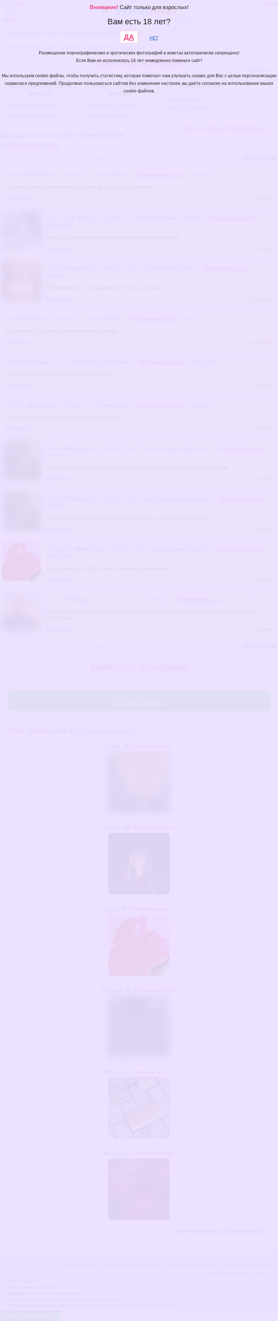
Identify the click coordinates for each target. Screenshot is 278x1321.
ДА (129, 37)
